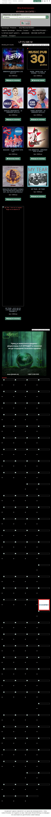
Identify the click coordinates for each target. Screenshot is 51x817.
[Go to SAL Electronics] (9, 720)
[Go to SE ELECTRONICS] (32, 720)
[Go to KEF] (44, 547)
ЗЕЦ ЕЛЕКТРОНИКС (39, 30)
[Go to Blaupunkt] (32, 408)
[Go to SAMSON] (21, 720)
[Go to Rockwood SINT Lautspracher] (32, 697)
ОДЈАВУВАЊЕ (20, 1)
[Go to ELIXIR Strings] (44, 454)
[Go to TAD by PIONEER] (44, 743)
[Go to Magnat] (21, 593)
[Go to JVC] (9, 547)
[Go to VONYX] (9, 789)
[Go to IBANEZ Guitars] (9, 524)
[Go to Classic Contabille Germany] (32, 420)
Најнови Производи (8, 30)
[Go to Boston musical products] (9, 420)
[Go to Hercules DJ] (44, 512)
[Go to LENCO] (9, 581)
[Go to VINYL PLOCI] (44, 778)
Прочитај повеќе (38, 80)
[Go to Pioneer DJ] (44, 662)
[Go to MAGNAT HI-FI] (32, 593)
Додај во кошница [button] (14, 80)
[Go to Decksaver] (32, 431)
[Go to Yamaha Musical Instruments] (32, 801)
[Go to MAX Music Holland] (9, 605)
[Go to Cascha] (21, 420)
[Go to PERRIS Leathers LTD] (21, 662)
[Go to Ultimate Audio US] (21, 766)
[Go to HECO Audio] (32, 512)
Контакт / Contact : (23, 30)
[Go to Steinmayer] (21, 743)
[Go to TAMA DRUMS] (21, 755)
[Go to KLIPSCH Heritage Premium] (32, 559)
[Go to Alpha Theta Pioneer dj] (9, 385)
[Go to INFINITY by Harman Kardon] (32, 524)
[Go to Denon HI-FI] (44, 431)
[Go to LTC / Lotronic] (32, 581)
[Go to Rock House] (44, 685)
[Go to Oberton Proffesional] (32, 639)
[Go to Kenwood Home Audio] (9, 559)
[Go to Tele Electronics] (9, 766)
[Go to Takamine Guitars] (9, 755)
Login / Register (37, 1)
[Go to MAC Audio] (44, 581)
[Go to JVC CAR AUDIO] (21, 547)
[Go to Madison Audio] (9, 593)
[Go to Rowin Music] (44, 708)
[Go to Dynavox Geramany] (32, 454)
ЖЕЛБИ (10, 3)
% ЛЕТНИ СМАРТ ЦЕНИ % (11, 33)
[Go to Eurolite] (32, 466)
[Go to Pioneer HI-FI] (9, 674)
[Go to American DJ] (32, 385)
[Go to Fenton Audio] (21, 478)
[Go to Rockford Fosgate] (9, 697)
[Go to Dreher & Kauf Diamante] (44, 443)
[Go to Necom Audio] (9, 639)
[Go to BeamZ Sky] (9, 408)
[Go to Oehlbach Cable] (44, 639)
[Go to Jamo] (21, 535)
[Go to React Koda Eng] (21, 685)
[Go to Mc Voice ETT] (32, 605)
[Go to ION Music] (9, 535)
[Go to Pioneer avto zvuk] (32, 662)
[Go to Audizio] (21, 396)
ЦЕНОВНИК (25, 33)
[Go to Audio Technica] (44, 385)
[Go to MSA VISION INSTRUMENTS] (32, 627)
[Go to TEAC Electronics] (32, 755)
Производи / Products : (9, 28)
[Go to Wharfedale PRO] (44, 789)
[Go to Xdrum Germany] (9, 801)
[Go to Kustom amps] (44, 570)
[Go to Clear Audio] (44, 420)
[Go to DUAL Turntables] (9, 454)
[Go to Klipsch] (21, 559)
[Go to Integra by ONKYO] (44, 524)
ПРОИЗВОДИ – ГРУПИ (6, 1)
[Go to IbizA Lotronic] (21, 524)
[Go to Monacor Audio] (21, 628)
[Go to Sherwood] (44, 720)
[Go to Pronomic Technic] (32, 674)
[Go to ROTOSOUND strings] (44, 697)
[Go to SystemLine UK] (32, 743)
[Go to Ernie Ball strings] (21, 466)
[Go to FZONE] (44, 477)
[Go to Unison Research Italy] (32, 766)
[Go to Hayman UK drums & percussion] (21, 512)
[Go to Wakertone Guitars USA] (21, 789)
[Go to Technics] (44, 755)
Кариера (4, 36)
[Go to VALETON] (44, 766)
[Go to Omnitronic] (9, 651)
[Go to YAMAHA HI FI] (21, 801)
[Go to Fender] (9, 477)
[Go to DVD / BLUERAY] (21, 454)
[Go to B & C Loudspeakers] (44, 396)
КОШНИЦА (15, 1)
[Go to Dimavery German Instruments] (9, 443)
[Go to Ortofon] (32, 651)
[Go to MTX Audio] (44, 628)
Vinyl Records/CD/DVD (26, 28)
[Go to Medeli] (44, 616)
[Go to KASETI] (32, 547)
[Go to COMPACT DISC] (9, 431)
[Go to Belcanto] (21, 408)
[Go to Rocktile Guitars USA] (21, 697)
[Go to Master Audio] (44, 593)
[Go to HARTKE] (9, 512)
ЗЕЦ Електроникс (25, 7)
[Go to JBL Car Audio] (44, 535)
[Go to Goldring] (44, 489)
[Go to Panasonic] (44, 651)
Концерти (12, 36)
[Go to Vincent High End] (32, 778)
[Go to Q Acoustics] (44, 674)
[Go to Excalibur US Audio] (44, 466)
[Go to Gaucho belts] (32, 489)
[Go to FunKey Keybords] (32, 477)
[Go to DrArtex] (32, 443)
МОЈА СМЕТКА (4, 3)
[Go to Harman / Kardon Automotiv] (44, 501)
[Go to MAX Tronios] (21, 605)
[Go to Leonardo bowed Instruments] (21, 581)
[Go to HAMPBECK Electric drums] (32, 501)
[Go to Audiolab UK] (9, 396)
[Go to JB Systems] (32, 535)
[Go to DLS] (21, 443)
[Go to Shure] (9, 731)
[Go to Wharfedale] (32, 789)
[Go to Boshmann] (44, 408)
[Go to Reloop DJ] (32, 685)
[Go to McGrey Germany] (44, 605)
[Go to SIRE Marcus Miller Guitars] (32, 731)
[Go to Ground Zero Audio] (21, 501)
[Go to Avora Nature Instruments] (32, 396)
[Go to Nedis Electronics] (21, 639)
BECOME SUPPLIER (38, 33)
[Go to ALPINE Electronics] (21, 385)
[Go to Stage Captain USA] (9, 743)
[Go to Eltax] (9, 466)
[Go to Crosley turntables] (21, 431)
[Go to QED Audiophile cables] (9, 685)
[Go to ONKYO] (21, 651)
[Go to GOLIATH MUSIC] (9, 501)
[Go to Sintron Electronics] (21, 731)
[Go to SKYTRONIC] (44, 731)
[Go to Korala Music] (44, 558)
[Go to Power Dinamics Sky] (21, 674)
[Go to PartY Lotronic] (9, 662)
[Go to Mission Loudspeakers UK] (9, 628)
